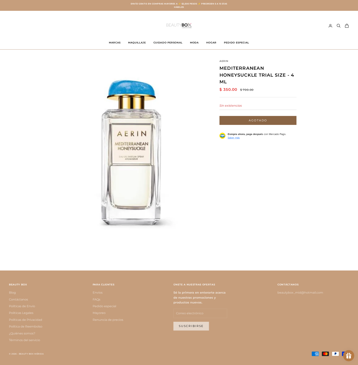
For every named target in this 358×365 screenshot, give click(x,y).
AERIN (223, 60)
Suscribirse (191, 326)
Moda (194, 42)
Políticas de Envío (22, 306)
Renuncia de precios (108, 320)
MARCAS (115, 42)
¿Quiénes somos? (22, 333)
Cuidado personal (168, 42)
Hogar (211, 42)
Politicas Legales (21, 313)
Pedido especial (104, 306)
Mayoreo (99, 313)
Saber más (234, 137)
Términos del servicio (24, 340)
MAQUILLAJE (137, 42)
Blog (12, 292)
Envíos (98, 292)
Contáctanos (18, 299)
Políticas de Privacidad (25, 320)
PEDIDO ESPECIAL (236, 42)
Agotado (258, 120)
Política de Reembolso (25, 326)
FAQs (96, 299)
